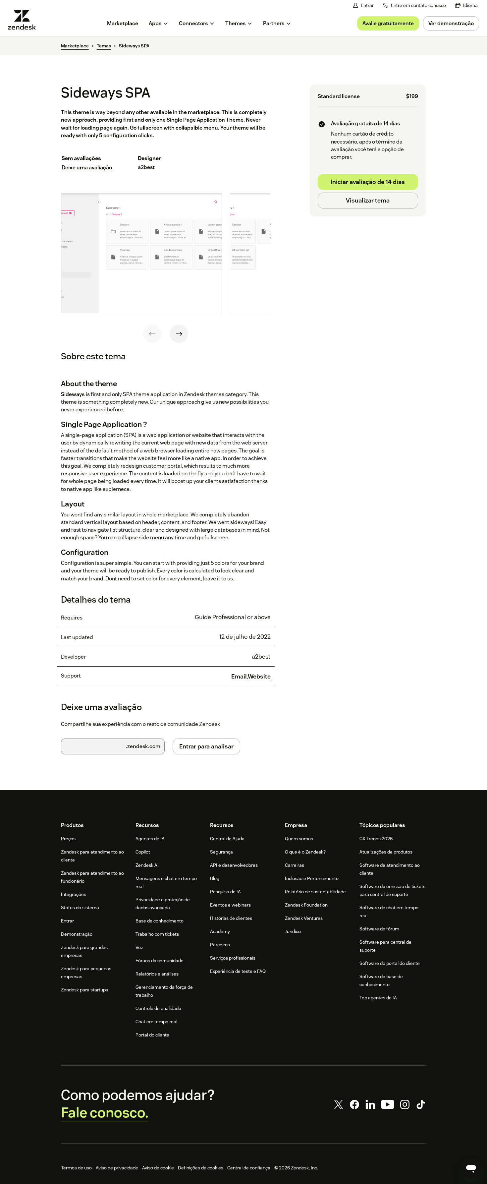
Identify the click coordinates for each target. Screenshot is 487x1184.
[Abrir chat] (471, 1168)
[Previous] (152, 334)
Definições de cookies (200, 1168)
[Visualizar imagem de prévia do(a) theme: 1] (141, 253)
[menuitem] (466, 5)
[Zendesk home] (24, 19)
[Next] (179, 334)
